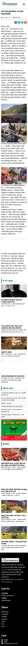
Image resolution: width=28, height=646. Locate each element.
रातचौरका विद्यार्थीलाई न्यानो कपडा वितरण (12, 376)
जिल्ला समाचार (18, 17)
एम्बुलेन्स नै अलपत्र (6, 352)
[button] (24, 4)
